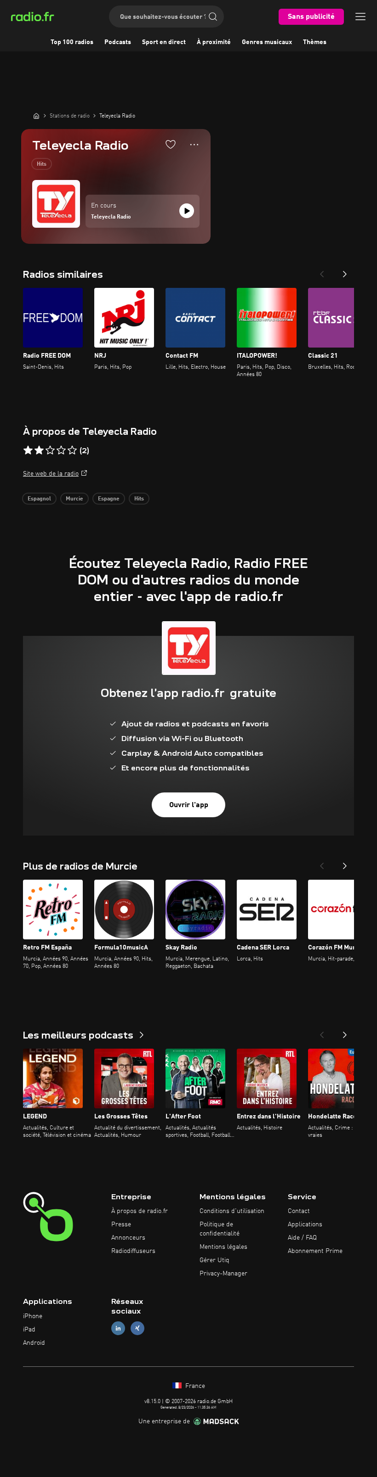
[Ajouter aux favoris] (170, 144)
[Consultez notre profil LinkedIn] (118, 1328)
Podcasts (117, 42)
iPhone (32, 1316)
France (194, 1386)
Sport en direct (164, 42)
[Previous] (322, 271)
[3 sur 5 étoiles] (50, 450)
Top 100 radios (72, 42)
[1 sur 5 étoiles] (28, 450)
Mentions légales (223, 1247)
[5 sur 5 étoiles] (72, 450)
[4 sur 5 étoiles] (61, 450)
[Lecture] (186, 210)
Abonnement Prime (315, 1251)
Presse (121, 1224)
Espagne (109, 499)
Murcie (74, 499)
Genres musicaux (267, 42)
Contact (299, 1211)
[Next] (345, 271)
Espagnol (39, 499)
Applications (305, 1224)
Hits (41, 164)
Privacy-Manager (223, 1273)
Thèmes (314, 42)
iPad (29, 1329)
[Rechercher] (212, 16)
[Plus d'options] (194, 144)
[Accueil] (36, 115)
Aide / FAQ (302, 1238)
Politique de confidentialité (220, 1229)
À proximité (214, 42)
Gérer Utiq (214, 1260)
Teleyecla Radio (111, 217)
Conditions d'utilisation (232, 1211)
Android (34, 1343)
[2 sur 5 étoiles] (39, 450)
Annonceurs (128, 1238)
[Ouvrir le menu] (360, 16)
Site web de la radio (51, 474)
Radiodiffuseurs (133, 1251)
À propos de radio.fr (139, 1211)
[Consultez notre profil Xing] (137, 1328)
